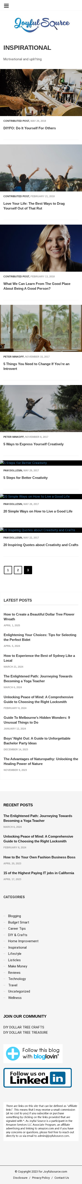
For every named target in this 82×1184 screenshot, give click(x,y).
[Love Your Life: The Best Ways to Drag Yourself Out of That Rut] (41, 167)
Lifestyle (14, 954)
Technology (17, 979)
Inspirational (17, 947)
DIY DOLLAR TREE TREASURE (25, 1032)
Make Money (17, 966)
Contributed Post (16, 120)
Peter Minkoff (13, 356)
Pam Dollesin (12, 470)
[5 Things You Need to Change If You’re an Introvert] (41, 328)
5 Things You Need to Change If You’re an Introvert (36, 366)
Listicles (14, 960)
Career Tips (17, 928)
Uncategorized (19, 991)
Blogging (14, 916)
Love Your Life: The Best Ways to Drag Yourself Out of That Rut (34, 206)
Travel (12, 985)
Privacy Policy (41, 1177)
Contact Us (61, 1177)
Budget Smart (18, 922)
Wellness (15, 998)
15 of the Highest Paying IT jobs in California (38, 873)
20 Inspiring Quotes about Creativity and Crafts (40, 545)
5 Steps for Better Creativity (25, 478)
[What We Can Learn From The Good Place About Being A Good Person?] (41, 248)
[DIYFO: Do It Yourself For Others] (41, 92)
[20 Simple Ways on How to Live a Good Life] (41, 496)
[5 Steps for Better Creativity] (41, 463)
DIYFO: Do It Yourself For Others (29, 128)
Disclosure (20, 1177)
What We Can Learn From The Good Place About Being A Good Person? (36, 286)
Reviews (14, 973)
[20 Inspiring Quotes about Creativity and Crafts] (41, 530)
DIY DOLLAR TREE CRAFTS (23, 1027)
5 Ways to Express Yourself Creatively (33, 444)
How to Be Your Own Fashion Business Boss (39, 857)
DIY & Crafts (17, 935)
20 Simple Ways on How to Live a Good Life (37, 511)
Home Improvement (23, 941)
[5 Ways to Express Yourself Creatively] (41, 408)
